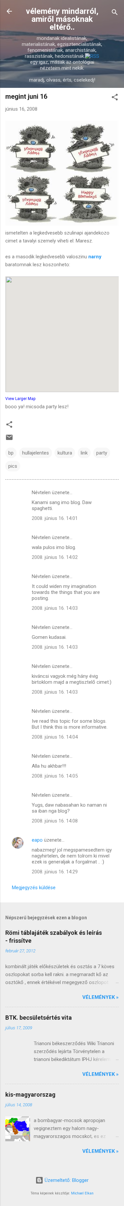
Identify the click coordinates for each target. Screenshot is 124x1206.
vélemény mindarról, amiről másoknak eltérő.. (62, 19)
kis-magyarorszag (30, 1094)
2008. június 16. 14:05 (55, 776)
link (84, 453)
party (101, 453)
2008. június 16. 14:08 (55, 821)
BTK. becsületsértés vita (38, 1017)
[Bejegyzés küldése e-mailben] (9, 440)
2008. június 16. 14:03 (55, 608)
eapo (37, 840)
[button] (115, 98)
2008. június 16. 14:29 (55, 872)
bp (11, 453)
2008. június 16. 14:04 (55, 737)
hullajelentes (35, 453)
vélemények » (100, 997)
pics (12, 466)
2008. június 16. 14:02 (55, 557)
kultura (65, 453)
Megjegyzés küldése (34, 888)
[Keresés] (115, 13)
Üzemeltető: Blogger (66, 1180)
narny (95, 257)
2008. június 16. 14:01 (55, 518)
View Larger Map (20, 398)
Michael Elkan (82, 1193)
